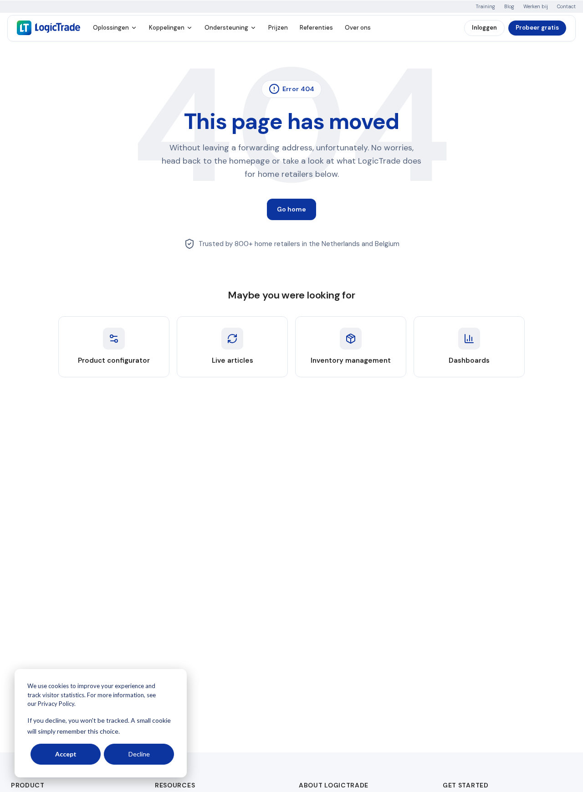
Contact (566, 6)
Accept (66, 754)
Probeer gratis (537, 27)
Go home (291, 209)
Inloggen (484, 27)
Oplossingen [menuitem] (111, 27)
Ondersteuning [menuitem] (226, 27)
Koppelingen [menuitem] (166, 27)
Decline (139, 754)
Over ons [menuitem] (358, 27)
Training (485, 6)
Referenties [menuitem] (316, 27)
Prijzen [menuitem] (278, 27)
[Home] (48, 28)
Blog (509, 6)
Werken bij (535, 6)
